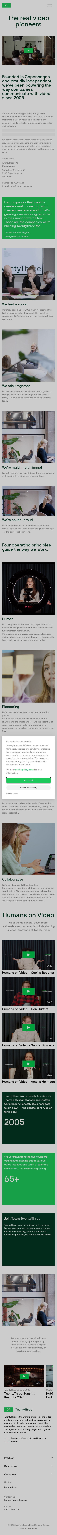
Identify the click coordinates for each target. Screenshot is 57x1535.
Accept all (28, 780)
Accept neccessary (28, 787)
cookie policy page (24, 769)
